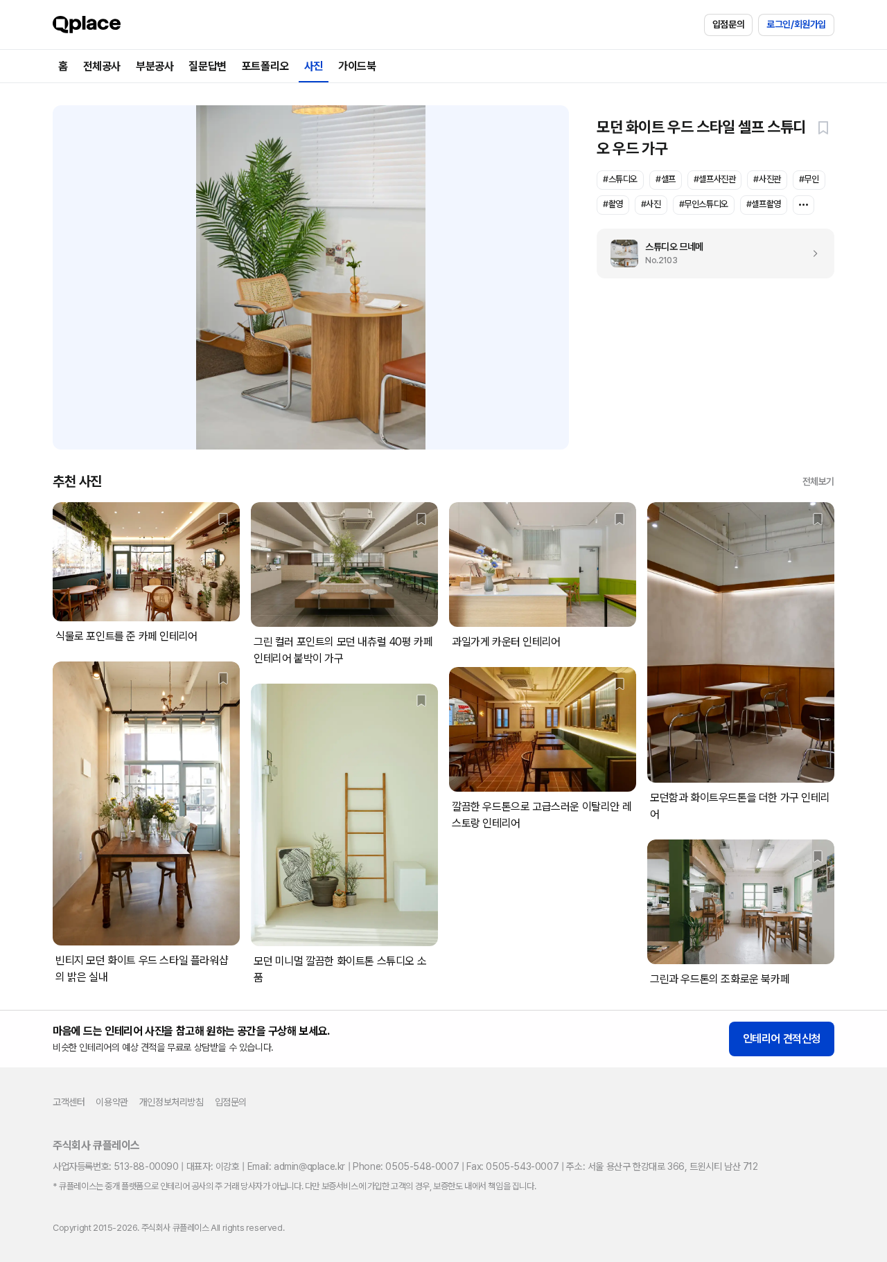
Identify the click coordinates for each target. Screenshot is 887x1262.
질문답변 (207, 66)
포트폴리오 (265, 66)
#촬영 (613, 204)
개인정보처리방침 (171, 1102)
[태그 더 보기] (803, 205)
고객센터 (69, 1102)
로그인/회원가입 (796, 24)
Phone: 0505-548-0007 (406, 1166)
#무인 (809, 179)
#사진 (651, 204)
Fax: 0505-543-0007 (512, 1166)
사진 (313, 66)
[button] (823, 127)
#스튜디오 (620, 179)
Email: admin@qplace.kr (296, 1166)
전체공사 (102, 66)
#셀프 (666, 179)
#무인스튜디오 (703, 204)
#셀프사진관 (715, 179)
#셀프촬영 (763, 204)
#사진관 (766, 179)
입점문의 (728, 24)
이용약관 (112, 1102)
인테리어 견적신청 (781, 1038)
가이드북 (357, 66)
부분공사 (154, 66)
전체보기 (818, 481)
